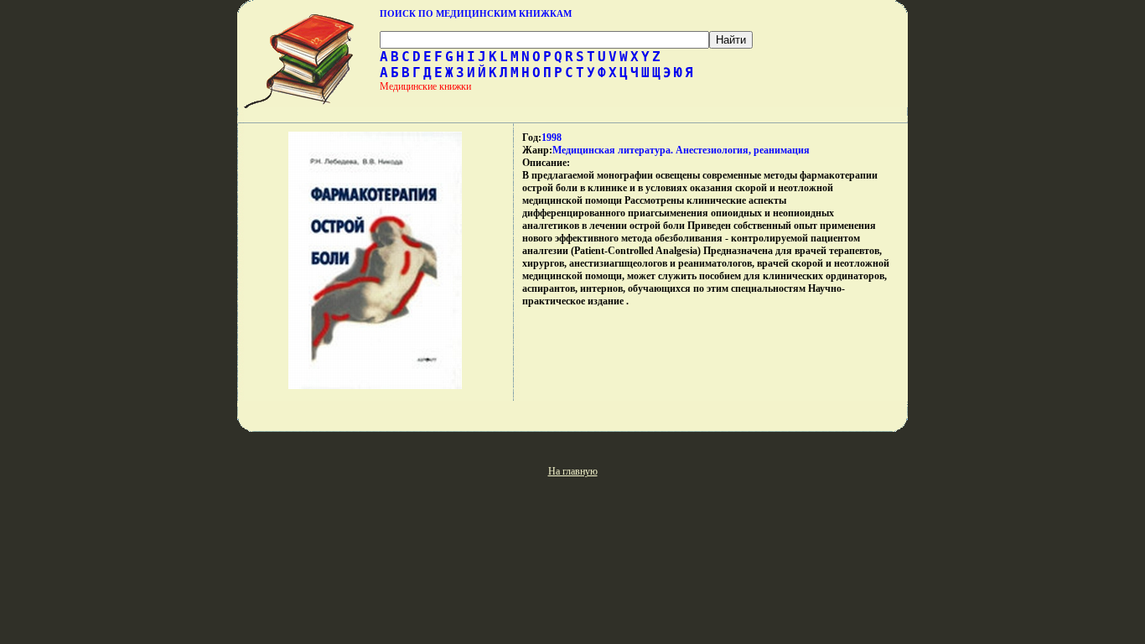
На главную (573, 471)
